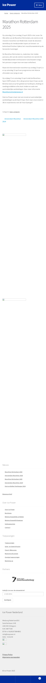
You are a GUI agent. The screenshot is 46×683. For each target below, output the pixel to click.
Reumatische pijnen (11, 554)
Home (6, 13)
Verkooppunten (10, 524)
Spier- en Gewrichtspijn (12, 546)
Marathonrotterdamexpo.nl (12, 92)
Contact (7, 527)
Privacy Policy (7, 654)
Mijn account (7, 679)
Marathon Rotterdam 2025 (13, 479)
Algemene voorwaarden (11, 657)
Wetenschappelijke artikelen (14, 517)
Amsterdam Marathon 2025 (33, 120)
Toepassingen (9, 543)
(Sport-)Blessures (11, 550)
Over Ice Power (10, 509)
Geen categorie (15, 13)
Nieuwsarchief (7, 494)
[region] (23, 579)
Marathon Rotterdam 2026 (13, 472)
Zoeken (23, 679)
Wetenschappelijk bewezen (14, 520)
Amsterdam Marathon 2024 (11, 120)
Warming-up (9, 561)
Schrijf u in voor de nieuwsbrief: (13, 590)
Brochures (8, 513)
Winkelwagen (35, 677)
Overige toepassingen (12, 557)
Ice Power (9, 5)
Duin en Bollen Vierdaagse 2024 (15, 486)
